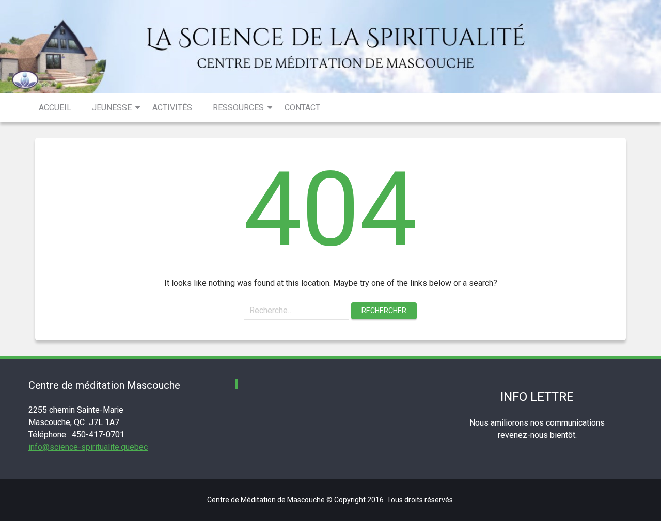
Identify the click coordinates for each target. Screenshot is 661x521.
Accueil (55, 107)
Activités (172, 107)
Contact (302, 107)
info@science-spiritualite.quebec (88, 447)
